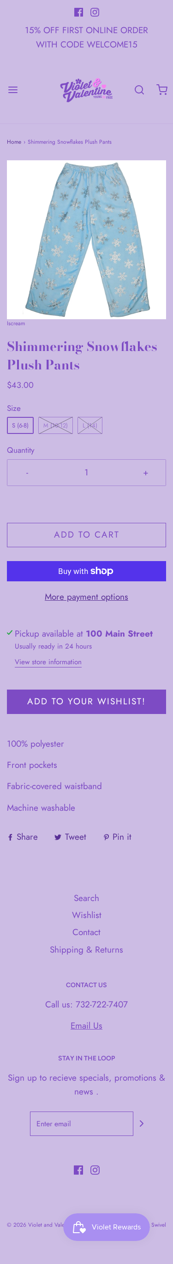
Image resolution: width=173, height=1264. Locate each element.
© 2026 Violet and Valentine (41, 1225)
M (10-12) (55, 425)
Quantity (21, 450)
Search (86, 898)
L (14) (90, 425)
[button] (86, 239)
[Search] (139, 89)
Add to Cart (86, 534)
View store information (48, 662)
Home (14, 142)
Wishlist (86, 915)
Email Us (86, 1025)
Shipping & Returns (86, 949)
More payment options (86, 597)
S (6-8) (20, 425)
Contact (86, 932)
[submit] (141, 1123)
